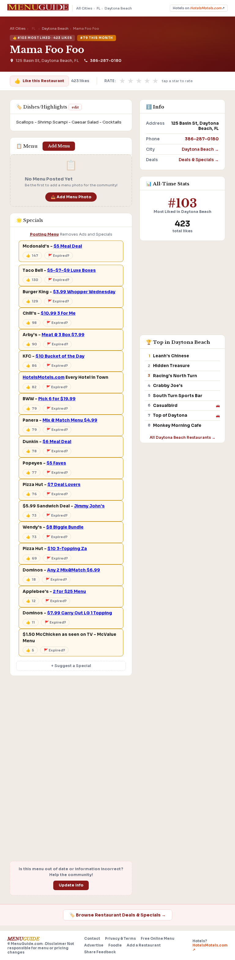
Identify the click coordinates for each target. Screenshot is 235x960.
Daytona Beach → (200, 149)
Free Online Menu (157, 938)
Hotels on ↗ (199, 8)
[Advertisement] (71, 727)
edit (75, 107)
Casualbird (165, 405)
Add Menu (59, 146)
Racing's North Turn (175, 375)
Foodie (115, 945)
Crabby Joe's (168, 385)
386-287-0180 (105, 60)
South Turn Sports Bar (177, 395)
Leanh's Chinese (171, 356)
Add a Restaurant (144, 945)
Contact (92, 938)
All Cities (84, 8)
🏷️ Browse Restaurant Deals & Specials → (117, 915)
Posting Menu (44, 234)
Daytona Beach (118, 8)
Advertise (93, 945)
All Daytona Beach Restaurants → (182, 437)
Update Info (71, 885)
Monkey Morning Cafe (177, 425)
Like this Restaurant (39, 81)
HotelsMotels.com (44, 377)
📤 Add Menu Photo (71, 197)
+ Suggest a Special (71, 665)
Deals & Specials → (199, 159)
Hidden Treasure (171, 365)
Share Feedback (100, 952)
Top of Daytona (170, 415)
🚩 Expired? (58, 255)
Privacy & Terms (120, 938)
